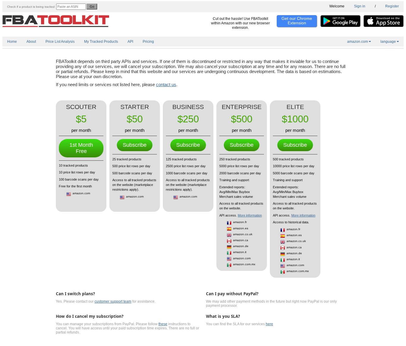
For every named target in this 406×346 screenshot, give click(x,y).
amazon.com (358, 42)
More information (250, 215)
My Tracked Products (101, 42)
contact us (166, 84)
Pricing (148, 42)
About (31, 42)
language (388, 42)
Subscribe (135, 145)
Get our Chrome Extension (296, 20)
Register (392, 6)
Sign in (359, 6)
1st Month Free (81, 148)
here (269, 324)
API (130, 42)
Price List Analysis (60, 42)
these (162, 324)
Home (12, 42)
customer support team (113, 301)
